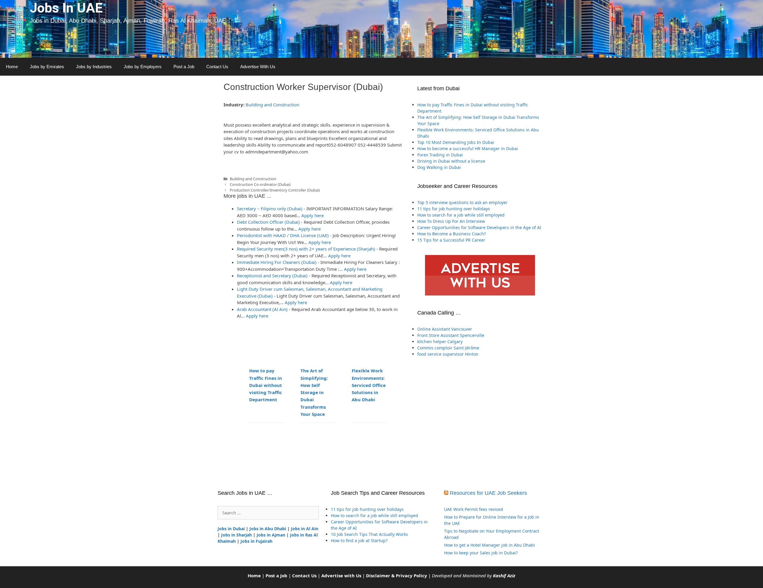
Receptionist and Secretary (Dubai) (272, 276)
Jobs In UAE (66, 8)
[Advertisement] (479, 423)
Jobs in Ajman (271, 535)
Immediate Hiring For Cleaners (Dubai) (277, 262)
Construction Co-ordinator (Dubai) (260, 184)
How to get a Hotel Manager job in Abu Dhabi (489, 545)
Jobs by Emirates (47, 66)
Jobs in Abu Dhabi (267, 528)
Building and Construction (272, 105)
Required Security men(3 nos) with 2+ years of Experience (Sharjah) (306, 249)
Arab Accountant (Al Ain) (262, 309)
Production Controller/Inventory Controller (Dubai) (275, 190)
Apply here (312, 215)
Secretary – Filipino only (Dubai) (270, 208)
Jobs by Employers (143, 66)
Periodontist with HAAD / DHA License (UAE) (283, 235)
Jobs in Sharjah (236, 535)
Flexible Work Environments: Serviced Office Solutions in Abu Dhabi (369, 385)
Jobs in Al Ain (304, 528)
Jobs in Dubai (231, 528)
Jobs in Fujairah (256, 541)
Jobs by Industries (94, 66)
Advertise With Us (257, 66)
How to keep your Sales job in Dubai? (481, 553)
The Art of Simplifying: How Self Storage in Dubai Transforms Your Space (314, 392)
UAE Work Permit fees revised (473, 509)
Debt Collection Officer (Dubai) (268, 222)
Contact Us (217, 66)
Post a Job (183, 66)
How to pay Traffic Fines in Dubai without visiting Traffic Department (265, 385)
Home (12, 66)
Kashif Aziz (504, 575)
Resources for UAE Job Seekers (488, 493)
